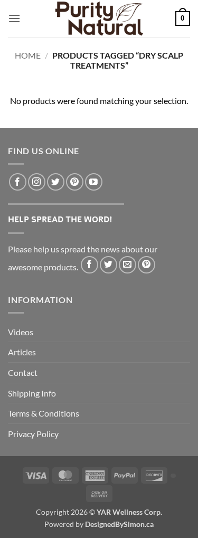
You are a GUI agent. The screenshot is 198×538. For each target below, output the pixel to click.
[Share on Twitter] (108, 264)
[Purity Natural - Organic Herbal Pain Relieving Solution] (99, 18)
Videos (20, 332)
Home (28, 55)
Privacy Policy (33, 434)
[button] (14, 18)
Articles (22, 352)
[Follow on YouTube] (93, 182)
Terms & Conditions (43, 413)
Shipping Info (32, 393)
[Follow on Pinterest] (74, 182)
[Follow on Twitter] (55, 182)
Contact (22, 372)
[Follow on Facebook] (17, 182)
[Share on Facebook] (89, 264)
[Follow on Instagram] (36, 182)
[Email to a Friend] (127, 264)
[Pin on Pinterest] (146, 264)
